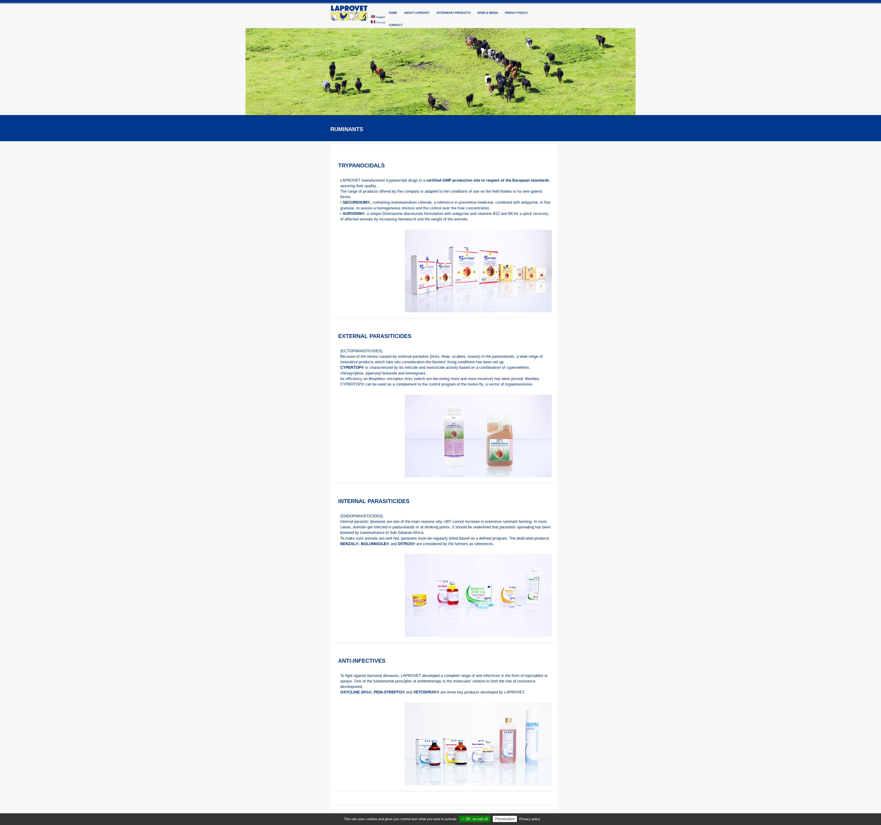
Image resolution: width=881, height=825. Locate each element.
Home (393, 12)
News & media (487, 12)
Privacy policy (516, 12)
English (380, 17)
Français (380, 22)
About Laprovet (416, 12)
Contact (395, 25)
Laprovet (349, 13)
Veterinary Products (453, 12)
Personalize (505, 819)
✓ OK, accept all (474, 819)
